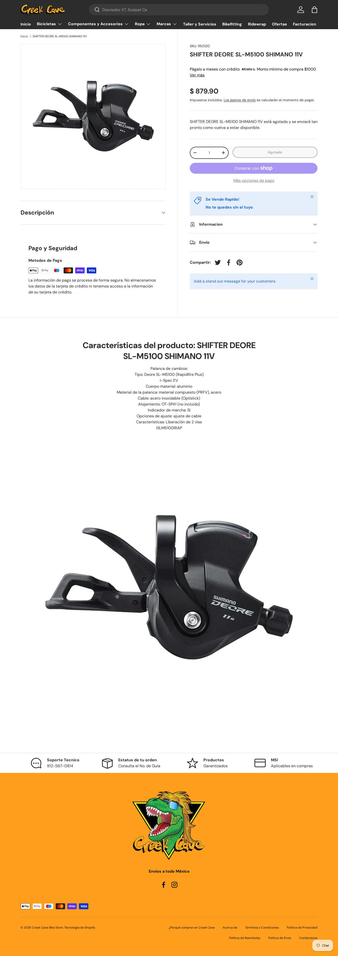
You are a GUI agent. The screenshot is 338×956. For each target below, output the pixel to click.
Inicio (26, 24)
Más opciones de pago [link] (253, 180)
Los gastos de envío (240, 100)
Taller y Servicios (199, 24)
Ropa (140, 23)
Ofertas (279, 24)
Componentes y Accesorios (95, 23)
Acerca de (230, 928)
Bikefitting (232, 24)
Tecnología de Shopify (79, 928)
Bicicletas (46, 23)
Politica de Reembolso (244, 938)
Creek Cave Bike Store (47, 928)
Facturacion (304, 24)
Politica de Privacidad (302, 928)
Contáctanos (308, 938)
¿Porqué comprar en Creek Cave (192, 928)
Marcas (164, 23)
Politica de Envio (279, 938)
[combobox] (179, 9)
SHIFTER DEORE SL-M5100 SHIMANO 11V (60, 36)
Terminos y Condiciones (262, 928)
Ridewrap (257, 24)
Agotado (275, 152)
